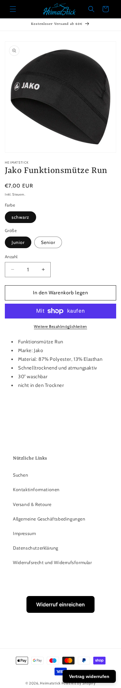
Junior (18, 242)
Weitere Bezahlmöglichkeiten (60, 326)
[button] (13, 9)
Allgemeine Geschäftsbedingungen (49, 519)
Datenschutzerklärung (35, 548)
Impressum (24, 533)
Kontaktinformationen (36, 489)
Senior (48, 242)
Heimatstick (50, 683)
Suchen (20, 475)
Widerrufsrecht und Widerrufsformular (52, 562)
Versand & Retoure (32, 504)
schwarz (20, 217)
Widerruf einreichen (60, 604)
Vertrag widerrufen (89, 676)
